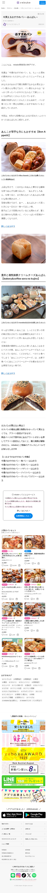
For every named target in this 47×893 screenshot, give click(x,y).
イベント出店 (16, 688)
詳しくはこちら (23, 511)
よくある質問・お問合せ (8, 828)
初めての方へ (5, 823)
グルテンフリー (28, 691)
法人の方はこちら (30, 856)
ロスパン (14, 682)
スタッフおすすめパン (9, 20)
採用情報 (27, 849)
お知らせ (27, 828)
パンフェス (7, 679)
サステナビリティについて (9, 839)
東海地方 (36, 682)
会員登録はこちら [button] (22, 516)
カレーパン (39, 685)
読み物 (16, 8)
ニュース (7, 685)
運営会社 (27, 853)
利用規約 (4, 849)
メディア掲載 (8, 697)
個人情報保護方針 (6, 856)
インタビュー (8, 694)
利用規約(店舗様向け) (7, 853)
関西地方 (18, 679)
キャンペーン (25, 682)
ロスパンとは (29, 823)
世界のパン (20, 697)
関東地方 (28, 679)
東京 (36, 679)
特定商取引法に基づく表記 (9, 859)
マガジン (9, 8)
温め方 (29, 685)
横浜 (5, 682)
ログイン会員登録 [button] (42, 2)
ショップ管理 (5, 844)
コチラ (34, 461)
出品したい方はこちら (31, 839)
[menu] (3, 2)
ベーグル (31, 697)
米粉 (32, 694)
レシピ (39, 691)
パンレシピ (28, 834)
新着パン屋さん (22, 694)
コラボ (6, 688)
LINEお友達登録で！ (24, 879)
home (3, 8)
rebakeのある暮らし (11, 700)
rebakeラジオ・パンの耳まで (32, 700)
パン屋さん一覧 (6, 834)
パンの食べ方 (18, 685)
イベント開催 (29, 688)
